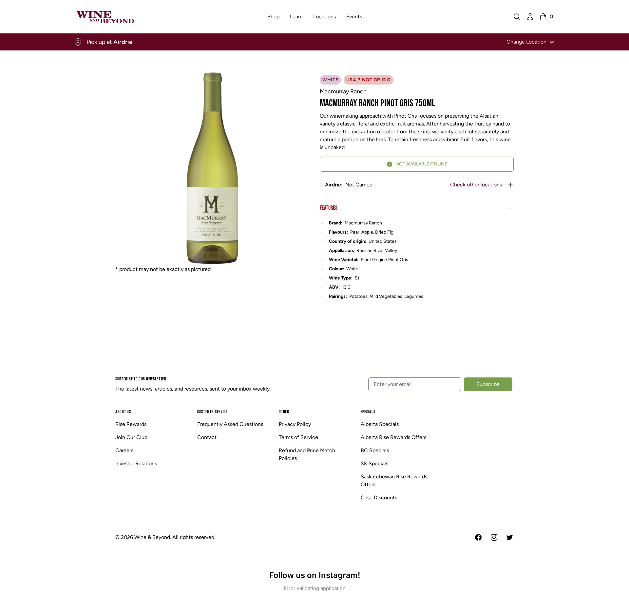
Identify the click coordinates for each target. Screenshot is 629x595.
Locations (324, 16)
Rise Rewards (130, 424)
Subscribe (488, 384)
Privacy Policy (295, 424)
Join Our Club (131, 437)
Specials (368, 411)
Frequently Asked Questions (230, 424)
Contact (207, 437)
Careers (124, 450)
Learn (296, 16)
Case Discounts (379, 497)
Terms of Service (298, 437)
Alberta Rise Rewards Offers (393, 437)
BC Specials (375, 450)
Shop (273, 16)
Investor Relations (136, 463)
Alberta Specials (380, 424)
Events (354, 16)
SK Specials (374, 463)
